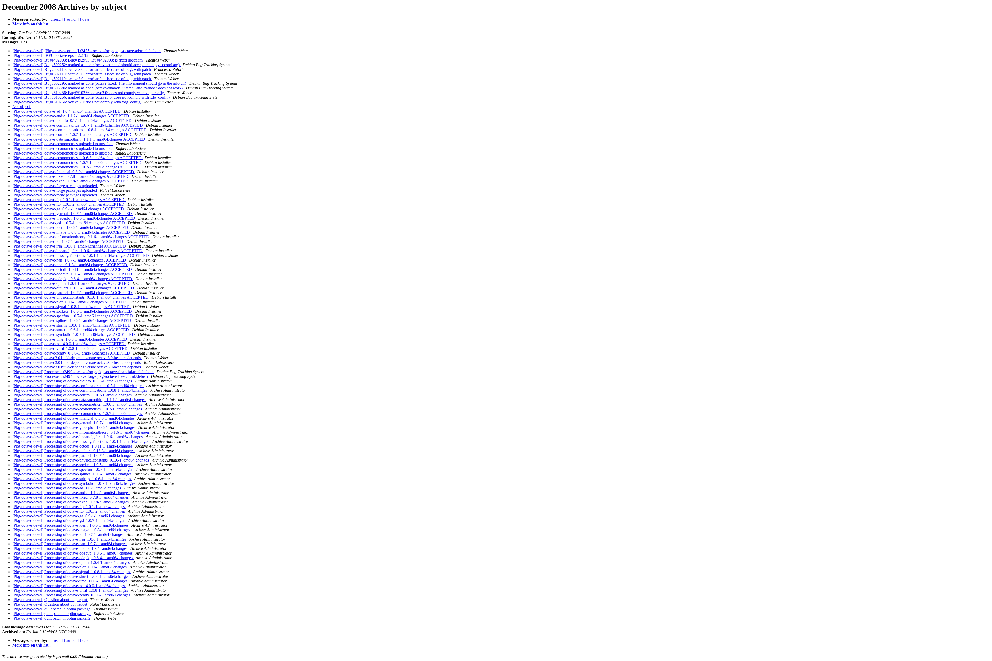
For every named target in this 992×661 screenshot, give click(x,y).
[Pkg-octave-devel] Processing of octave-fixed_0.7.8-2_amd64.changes (71, 502)
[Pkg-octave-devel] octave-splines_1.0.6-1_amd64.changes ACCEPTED (72, 320)
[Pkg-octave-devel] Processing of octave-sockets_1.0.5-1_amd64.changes (72, 465)
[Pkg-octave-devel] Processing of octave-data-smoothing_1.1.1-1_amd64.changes (79, 399)
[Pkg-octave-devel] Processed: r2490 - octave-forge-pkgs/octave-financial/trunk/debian (83, 372)
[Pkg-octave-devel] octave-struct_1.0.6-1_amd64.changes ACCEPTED (71, 330)
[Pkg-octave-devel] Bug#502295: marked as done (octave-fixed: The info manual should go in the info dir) (99, 83)
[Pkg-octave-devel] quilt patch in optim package (51, 609)
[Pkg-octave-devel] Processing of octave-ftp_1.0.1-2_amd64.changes (69, 511)
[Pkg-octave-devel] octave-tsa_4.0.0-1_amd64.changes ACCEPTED (69, 344)
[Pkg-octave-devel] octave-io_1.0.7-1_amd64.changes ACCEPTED (68, 241)
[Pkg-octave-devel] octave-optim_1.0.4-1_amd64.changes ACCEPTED (71, 283)
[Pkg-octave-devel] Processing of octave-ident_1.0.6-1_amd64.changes (70, 525)
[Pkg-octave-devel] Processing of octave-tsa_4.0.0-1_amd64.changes (69, 585)
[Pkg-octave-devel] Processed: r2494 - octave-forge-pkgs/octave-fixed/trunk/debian (80, 376)
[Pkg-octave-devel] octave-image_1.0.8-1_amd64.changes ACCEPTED (71, 232)
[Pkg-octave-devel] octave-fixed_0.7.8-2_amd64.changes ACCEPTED (70, 181)
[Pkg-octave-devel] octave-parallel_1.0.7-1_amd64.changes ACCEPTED (72, 292)
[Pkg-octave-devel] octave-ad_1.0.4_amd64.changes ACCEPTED (67, 111)
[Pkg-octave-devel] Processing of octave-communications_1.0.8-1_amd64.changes (80, 390)
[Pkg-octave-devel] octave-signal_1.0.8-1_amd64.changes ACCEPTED (71, 306)
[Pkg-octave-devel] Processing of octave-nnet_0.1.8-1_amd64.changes (70, 548)
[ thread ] (55, 19)
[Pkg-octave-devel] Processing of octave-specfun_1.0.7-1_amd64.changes (73, 469)
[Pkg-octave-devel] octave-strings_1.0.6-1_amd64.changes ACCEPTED (72, 325)
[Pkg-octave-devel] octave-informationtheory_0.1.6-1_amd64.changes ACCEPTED (81, 237)
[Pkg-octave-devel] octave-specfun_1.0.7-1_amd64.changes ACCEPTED (73, 316)
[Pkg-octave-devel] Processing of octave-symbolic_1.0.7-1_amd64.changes (74, 483)
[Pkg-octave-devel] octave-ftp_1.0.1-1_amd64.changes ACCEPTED (69, 199)
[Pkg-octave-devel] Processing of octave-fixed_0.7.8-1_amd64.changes (71, 497)
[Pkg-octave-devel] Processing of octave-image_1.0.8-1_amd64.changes (71, 530)
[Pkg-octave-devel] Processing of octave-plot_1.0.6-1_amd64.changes (70, 567)
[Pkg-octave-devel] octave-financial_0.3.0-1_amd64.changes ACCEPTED (73, 172)
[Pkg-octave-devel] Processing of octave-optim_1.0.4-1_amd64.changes (71, 562)
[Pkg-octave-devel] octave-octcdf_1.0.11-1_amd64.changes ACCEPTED (72, 269)
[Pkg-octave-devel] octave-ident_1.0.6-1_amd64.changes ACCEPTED (70, 227)
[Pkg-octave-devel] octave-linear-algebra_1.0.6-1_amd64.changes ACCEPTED (77, 251)
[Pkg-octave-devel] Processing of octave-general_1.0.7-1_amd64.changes (72, 423)
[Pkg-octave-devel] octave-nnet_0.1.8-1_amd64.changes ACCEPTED (70, 265)
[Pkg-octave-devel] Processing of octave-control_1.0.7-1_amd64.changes (72, 395)
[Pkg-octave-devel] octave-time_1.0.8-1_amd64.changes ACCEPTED (70, 339)
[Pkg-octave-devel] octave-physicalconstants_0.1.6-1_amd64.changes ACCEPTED (81, 297)
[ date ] (85, 19)
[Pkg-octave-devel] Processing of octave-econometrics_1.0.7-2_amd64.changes (77, 413)
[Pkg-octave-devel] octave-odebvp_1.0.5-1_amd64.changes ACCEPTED (72, 274)
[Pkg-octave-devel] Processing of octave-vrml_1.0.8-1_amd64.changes (70, 590)
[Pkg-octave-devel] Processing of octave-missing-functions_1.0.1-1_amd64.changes (81, 441)
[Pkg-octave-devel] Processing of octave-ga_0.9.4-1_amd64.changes (68, 516)
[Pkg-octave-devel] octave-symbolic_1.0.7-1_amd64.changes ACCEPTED (74, 334)
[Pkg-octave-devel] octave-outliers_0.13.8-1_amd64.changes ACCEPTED (73, 288)
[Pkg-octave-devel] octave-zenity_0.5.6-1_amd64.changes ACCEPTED (71, 353)
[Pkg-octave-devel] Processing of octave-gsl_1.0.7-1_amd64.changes (69, 520)
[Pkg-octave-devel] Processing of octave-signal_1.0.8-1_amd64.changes (71, 572)
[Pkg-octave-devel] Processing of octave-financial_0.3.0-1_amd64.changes (73, 418)
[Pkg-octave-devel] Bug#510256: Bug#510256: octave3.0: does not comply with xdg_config (88, 92)
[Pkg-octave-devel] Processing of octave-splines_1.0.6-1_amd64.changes (72, 474)
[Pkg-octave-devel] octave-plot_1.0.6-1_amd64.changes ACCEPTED (69, 302)
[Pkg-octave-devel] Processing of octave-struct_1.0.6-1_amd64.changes (71, 576)
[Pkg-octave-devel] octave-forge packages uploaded (55, 185)
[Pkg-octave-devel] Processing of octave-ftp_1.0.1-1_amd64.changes (69, 506)
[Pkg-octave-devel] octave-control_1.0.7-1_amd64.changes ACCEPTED (72, 134)
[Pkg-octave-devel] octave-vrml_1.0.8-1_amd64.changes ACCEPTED (70, 348)
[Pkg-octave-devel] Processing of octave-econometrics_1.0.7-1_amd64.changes (77, 409)
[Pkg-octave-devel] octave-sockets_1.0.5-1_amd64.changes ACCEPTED (72, 311)
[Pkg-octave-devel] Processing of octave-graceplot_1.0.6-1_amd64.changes (74, 427)
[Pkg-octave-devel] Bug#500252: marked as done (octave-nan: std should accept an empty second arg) (96, 65)
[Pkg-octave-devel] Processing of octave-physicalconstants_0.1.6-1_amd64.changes (81, 460)
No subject (21, 106)
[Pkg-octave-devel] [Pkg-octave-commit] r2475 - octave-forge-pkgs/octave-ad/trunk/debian (86, 51)
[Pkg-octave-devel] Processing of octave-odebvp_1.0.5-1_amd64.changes (73, 553)
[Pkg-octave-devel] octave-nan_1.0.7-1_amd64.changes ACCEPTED (69, 260)
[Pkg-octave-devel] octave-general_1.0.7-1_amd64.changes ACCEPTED (72, 213)
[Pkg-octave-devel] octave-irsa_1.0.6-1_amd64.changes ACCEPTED (69, 246)
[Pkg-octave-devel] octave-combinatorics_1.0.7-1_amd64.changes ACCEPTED (78, 125)
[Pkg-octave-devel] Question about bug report (50, 599)
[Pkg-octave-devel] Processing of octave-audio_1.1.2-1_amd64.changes (71, 492)
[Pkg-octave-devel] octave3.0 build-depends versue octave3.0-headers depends (77, 358)
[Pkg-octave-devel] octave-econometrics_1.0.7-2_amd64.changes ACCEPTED (77, 167)
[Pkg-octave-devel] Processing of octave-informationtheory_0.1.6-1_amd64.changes (81, 432)
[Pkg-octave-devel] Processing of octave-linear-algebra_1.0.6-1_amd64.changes (78, 437)
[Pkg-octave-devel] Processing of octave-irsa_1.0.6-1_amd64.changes (69, 539)
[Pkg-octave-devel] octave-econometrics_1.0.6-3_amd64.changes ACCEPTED (77, 158)
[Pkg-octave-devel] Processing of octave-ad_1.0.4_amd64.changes (67, 488)
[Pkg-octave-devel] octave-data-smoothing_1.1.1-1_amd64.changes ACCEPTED (79, 139)
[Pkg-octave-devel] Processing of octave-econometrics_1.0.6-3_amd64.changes (77, 404)
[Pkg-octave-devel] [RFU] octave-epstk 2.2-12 (50, 55)
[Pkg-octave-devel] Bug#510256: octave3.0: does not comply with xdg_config (77, 102)
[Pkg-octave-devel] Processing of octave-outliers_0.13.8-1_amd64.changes (73, 451)
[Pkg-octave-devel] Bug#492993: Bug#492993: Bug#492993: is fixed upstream (78, 60)
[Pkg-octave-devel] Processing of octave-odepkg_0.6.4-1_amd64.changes (73, 558)
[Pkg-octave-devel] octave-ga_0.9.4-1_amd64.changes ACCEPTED (68, 209)
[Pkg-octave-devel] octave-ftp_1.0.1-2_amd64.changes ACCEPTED (69, 204)
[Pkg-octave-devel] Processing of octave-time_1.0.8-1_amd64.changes (70, 581)
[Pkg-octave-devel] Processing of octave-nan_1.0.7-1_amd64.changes (69, 544)
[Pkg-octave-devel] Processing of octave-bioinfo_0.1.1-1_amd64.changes (72, 381)
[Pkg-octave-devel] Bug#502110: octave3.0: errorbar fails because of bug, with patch (82, 69)
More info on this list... (31, 24)
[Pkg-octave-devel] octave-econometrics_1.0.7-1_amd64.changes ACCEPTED (77, 162)
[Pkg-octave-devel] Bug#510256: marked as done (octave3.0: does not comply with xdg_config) (91, 97)
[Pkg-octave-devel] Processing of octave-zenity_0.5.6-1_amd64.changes (71, 595)
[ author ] (71, 19)
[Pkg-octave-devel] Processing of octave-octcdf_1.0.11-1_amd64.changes (72, 446)
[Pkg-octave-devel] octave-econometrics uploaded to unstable (62, 144)
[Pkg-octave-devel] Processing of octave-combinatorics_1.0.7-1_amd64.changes (78, 385)
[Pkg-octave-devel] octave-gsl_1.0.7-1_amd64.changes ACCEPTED (69, 223)
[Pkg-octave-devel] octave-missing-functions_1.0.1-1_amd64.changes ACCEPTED (81, 255)
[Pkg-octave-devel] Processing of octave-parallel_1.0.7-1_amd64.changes (72, 455)
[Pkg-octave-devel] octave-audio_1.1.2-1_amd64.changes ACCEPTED (71, 116)
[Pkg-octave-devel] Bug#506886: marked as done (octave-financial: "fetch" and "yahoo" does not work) (98, 88)
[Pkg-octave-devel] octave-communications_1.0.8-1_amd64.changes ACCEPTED (80, 130)
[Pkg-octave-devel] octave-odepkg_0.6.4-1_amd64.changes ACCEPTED (72, 278)
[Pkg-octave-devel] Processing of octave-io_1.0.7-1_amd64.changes (68, 534)
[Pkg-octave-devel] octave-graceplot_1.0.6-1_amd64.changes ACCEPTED (74, 218)
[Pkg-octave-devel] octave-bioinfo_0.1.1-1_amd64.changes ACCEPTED (72, 120)
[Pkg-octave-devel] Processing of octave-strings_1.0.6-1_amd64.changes (72, 478)
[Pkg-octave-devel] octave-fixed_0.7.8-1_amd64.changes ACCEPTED (70, 176)
